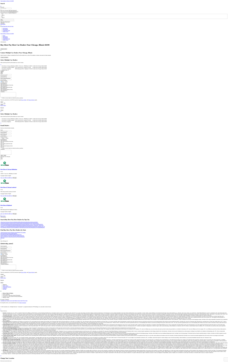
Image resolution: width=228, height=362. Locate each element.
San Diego (7, 227)
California (12, 232)
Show (1, 157)
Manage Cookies (6, 297)
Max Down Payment (4, 10)
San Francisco (11, 227)
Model (1, 20)
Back (2, 102)
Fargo (1, 224)
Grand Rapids (5, 224)
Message (14, 177)
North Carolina (3, 235)
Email (6, 81)
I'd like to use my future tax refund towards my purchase (12, 97)
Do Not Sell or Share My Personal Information (11, 295)
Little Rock (41, 224)
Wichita (38, 227)
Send (2, 104)
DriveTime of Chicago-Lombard (8, 67)
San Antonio (2, 227)
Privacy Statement (6, 294)
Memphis (15, 225)
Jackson (20, 224)
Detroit (37, 223)
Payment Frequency (4, 12)
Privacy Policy (23, 99)
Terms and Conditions (7, 286)
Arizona (8, 232)
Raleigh (29, 226)
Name (1, 73)
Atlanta (11, 222)
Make (1, 19)
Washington (22, 236)
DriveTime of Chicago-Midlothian (8, 65)
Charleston (2, 223)
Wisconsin (2, 237)
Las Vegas (33, 224)
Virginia (18, 236)
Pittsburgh (18, 226)
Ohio (23, 235)
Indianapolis (17, 224)
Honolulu (9, 224)
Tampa (22, 227)
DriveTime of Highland (6, 68)
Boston (29, 222)
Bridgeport (33, 222)
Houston (13, 224)
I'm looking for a (3, 82)
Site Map (4, 289)
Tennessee (13, 236)
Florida (5, 233)
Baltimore (16, 222)
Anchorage (7, 222)
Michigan (12, 234)
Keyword (2, 7)
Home (4, 35)
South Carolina (8, 236)
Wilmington (42, 227)
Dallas (27, 223)
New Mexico (13, 235)
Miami (18, 225)
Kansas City (29, 224)
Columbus (24, 223)
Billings (19, 222)
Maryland (9, 234)
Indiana (15, 233)
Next (2, 72)
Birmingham (23, 222)
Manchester (11, 225)
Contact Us (5, 287)
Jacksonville (24, 224)
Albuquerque (2, 222)
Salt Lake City (42, 226)
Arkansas (5, 232)
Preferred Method (3, 80)
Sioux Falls (19, 227)
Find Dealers (5, 28)
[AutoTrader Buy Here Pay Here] (6, 26)
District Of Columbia (22, 232)
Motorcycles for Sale (18, 300)
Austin (13, 222)
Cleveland (17, 223)
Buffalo (36, 222)
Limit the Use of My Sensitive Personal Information (12, 296)
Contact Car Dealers (4, 57)
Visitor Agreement (22, 302)
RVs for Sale (25, 300)
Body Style (2, 21)
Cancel (2, 71)
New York (38, 225)
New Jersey (8, 235)
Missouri (15, 234)
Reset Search (2, 24)
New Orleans (34, 225)
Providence (26, 226)
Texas (16, 236)
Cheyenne (10, 223)
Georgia (8, 233)
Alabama (2, 232)
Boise (27, 222)
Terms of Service (31, 99)
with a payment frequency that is (6, 89)
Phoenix (15, 226)
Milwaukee (21, 225)
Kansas (1, 234)
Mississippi (19, 234)
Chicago (13, 223)
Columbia (20, 223)
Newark (41, 225)
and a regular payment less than (6, 87)
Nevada (16, 235)
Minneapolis (25, 225)
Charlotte (6, 223)
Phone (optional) (3, 134)
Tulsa (25, 227)
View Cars (2, 177)
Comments (2, 91)
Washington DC (34, 227)
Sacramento (33, 226)
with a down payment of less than (6, 85)
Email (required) (3, 75)
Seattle (15, 227)
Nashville (30, 225)
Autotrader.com (3, 300)
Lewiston (37, 224)
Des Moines (33, 223)
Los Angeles (2, 225)
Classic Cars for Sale (10, 300)
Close (2, 110)
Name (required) (3, 246)
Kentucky (5, 234)
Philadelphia (11, 226)
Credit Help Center (6, 30)
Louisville (7, 225)
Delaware (2, 233)
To (1, 16)
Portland (22, 226)
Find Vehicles (5, 29)
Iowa (11, 233)
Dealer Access (5, 31)
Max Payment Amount (4, 11)
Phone (5, 78)
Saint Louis (37, 226)
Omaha (7, 226)
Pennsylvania (2, 236)
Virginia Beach (28, 227)
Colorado (16, 232)
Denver (30, 223)
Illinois (13, 233)
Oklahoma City (3, 226)
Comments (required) (4, 264)
